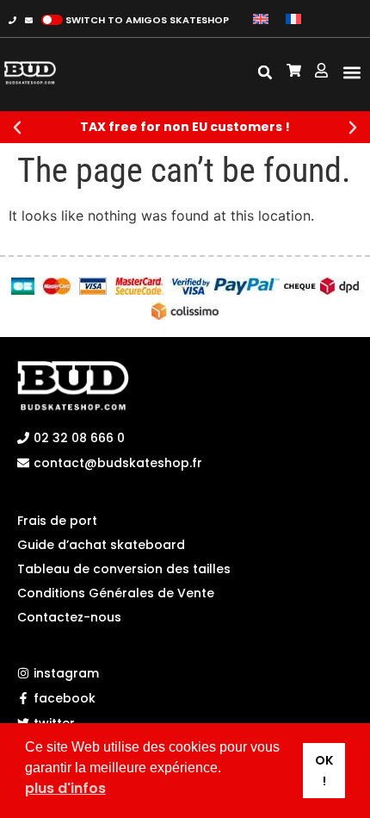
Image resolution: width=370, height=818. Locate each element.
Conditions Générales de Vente (115, 593)
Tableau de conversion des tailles (124, 569)
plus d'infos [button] (65, 788)
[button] (351, 73)
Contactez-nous (69, 617)
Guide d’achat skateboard (101, 544)
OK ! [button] (324, 771)
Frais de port (57, 520)
